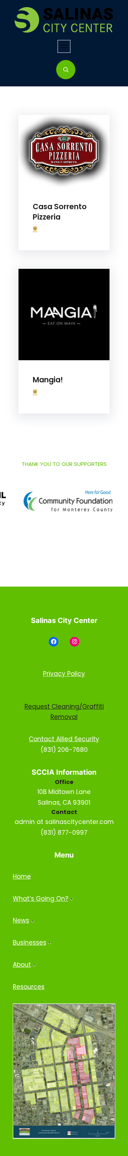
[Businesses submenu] (49, 943)
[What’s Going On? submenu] (71, 898)
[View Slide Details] (60, 501)
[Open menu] (64, 46)
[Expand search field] (65, 69)
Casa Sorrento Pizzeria (60, 211)
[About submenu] (34, 965)
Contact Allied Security (64, 739)
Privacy (55, 673)
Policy (76, 673)
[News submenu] (32, 921)
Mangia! (48, 380)
